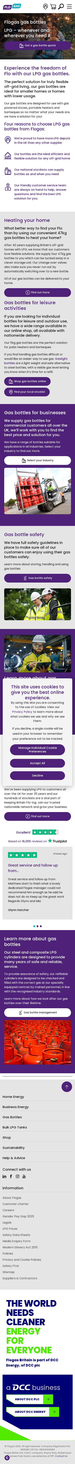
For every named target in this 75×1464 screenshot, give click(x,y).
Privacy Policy (22, 712)
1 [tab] (34, 926)
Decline (37, 775)
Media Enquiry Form (17, 1241)
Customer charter (16, 1204)
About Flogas (12, 1198)
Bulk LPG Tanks (15, 1127)
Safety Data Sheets (16, 1235)
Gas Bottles (12, 1117)
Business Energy (16, 1107)
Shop (7, 1137)
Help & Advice (14, 1158)
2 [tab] (37, 926)
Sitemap (9, 1272)
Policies (8, 1253)
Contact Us (61, 1456)
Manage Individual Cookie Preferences (37, 750)
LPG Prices (10, 1229)
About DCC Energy (30, 1412)
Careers (8, 1210)
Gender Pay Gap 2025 (18, 1216)
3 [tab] (41, 926)
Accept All (37, 763)
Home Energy (13, 1096)
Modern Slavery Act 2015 (20, 1247)
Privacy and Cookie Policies (22, 1260)
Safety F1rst (11, 1266)
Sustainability (14, 1147)
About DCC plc (27, 1399)
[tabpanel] (37, 883)
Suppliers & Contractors (20, 1278)
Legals (7, 1222)
